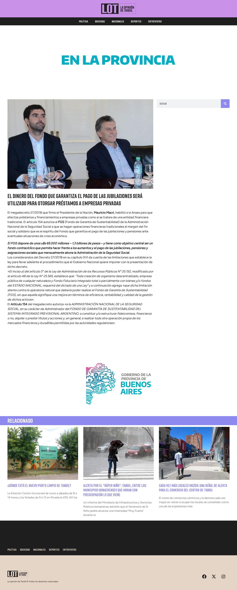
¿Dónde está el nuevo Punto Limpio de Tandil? (39, 485)
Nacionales (118, 21)
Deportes (136, 21)
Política (83, 21)
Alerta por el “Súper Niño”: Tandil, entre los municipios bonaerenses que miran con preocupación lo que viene (114, 490)
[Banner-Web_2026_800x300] (118, 409)
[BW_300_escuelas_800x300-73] (118, 85)
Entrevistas (155, 21)
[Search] (225, 103)
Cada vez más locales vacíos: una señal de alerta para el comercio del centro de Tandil (193, 487)
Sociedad (100, 21)
